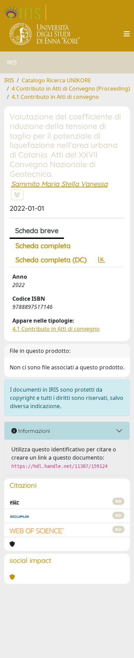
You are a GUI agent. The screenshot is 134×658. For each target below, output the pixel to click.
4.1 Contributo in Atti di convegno (55, 97)
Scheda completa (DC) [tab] (51, 259)
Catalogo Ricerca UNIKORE (56, 80)
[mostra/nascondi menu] (127, 34)
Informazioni (33, 430)
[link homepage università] (45, 34)
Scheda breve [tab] (36, 230)
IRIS (9, 80)
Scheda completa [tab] (42, 245)
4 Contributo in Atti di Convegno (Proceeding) (71, 88)
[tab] (101, 260)
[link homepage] (25, 12)
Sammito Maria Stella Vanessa (59, 184)
